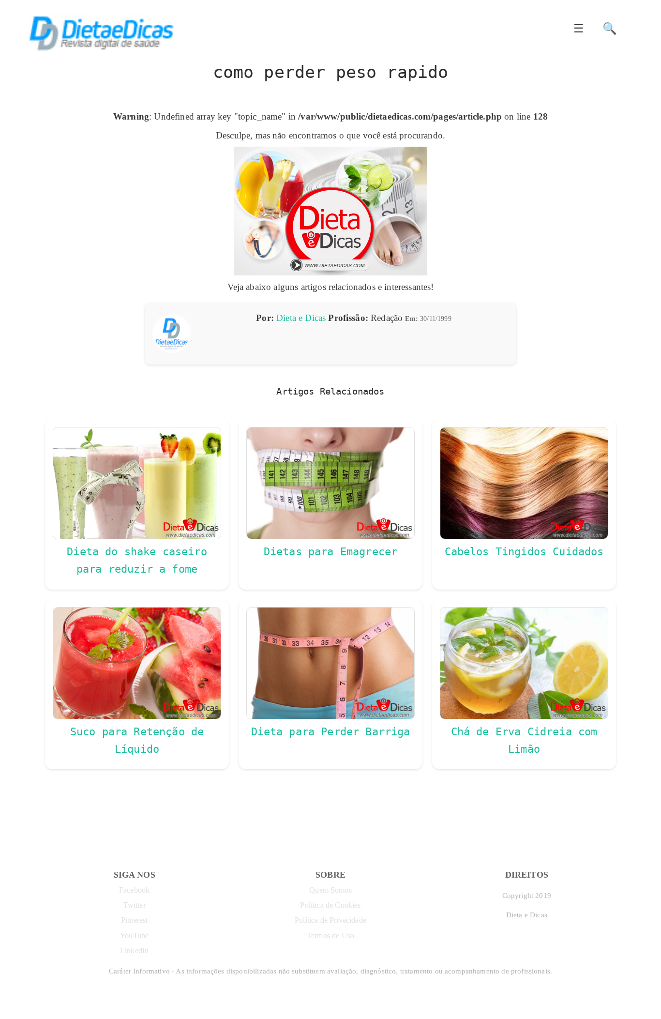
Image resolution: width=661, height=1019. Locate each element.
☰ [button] (578, 28)
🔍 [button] (609, 28)
